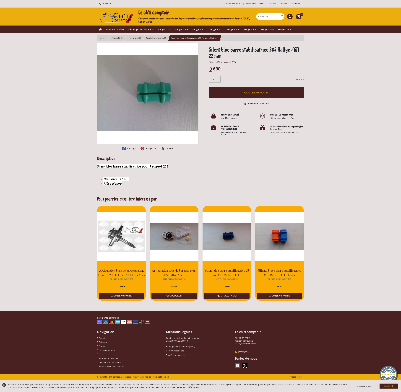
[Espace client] (289, 16)
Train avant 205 (134, 38)
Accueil (103, 38)
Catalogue (103, 342)
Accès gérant (296, 377)
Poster (169, 148)
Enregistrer (150, 148)
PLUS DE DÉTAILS (174, 295)
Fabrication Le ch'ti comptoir (111, 366)
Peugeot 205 (117, 38)
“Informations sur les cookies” (111, 387)
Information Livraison (108, 358)
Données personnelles (176, 355)
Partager (131, 148)
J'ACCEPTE (388, 386)
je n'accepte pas (364, 386)
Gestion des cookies (175, 350)
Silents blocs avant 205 (156, 38)
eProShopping (162, 377)
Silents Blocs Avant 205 (222, 62)
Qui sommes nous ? (107, 350)
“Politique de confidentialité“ (151, 387)
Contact (283, 3)
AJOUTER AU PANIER (256, 92)
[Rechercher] (282, 16)
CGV (100, 354)
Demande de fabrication (109, 362)
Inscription (295, 3)
